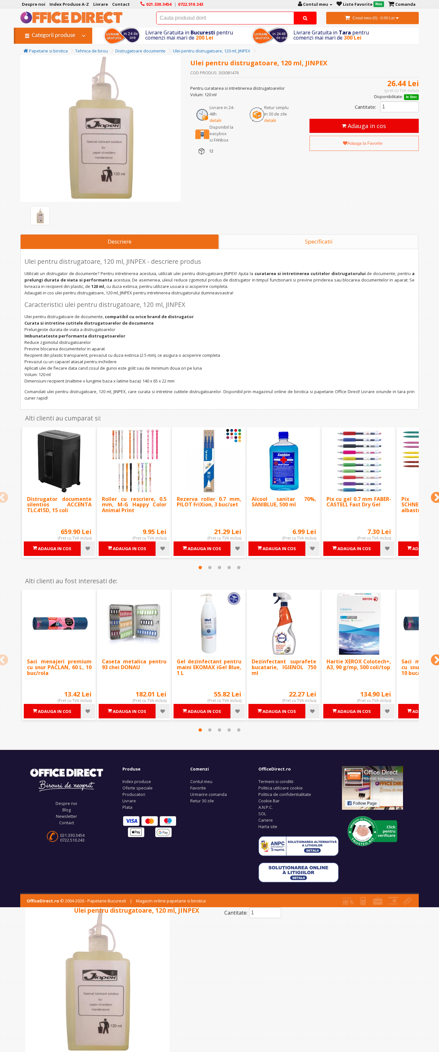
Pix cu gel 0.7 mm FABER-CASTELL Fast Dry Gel (359, 501)
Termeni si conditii (275, 781)
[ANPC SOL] (298, 872)
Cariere (265, 820)
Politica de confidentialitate (284, 794)
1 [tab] (200, 567)
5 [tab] (238, 567)
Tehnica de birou (91, 51)
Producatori (133, 794)
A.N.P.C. (265, 807)
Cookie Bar (269, 801)
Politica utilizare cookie (280, 788)
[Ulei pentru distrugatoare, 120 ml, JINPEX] (40, 215)
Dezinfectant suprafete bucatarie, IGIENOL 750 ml (284, 667)
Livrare (129, 801)
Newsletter (66, 816)
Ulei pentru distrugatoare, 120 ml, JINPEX (211, 51)
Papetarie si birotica (48, 51)
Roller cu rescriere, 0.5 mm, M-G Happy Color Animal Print (134, 504)
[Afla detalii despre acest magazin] (373, 831)
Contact (66, 823)
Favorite (198, 788)
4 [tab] (229, 567)
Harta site (267, 826)
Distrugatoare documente (140, 51)
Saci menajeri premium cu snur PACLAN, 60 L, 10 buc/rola (59, 667)
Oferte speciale (137, 788)
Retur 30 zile (202, 801)
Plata (127, 807)
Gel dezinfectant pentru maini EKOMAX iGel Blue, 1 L (209, 667)
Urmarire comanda (208, 794)
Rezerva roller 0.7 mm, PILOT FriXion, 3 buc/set (209, 501)
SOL (262, 814)
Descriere (119, 241)
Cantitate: (365, 107)
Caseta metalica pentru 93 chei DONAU (134, 664)
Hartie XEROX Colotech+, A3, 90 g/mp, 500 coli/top (359, 664)
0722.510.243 (72, 840)
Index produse (136, 781)
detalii (215, 120)
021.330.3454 (72, 835)
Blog (66, 810)
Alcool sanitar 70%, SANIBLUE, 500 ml (284, 501)
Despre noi (66, 803)
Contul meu (201, 781)
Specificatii (319, 241)
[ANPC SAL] (298, 846)
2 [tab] (209, 567)
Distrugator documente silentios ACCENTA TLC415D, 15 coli (59, 504)
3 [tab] (219, 567)
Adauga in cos (366, 126)
